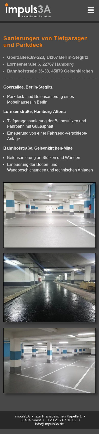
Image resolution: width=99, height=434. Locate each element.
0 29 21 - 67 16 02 (61, 420)
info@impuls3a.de (49, 424)
